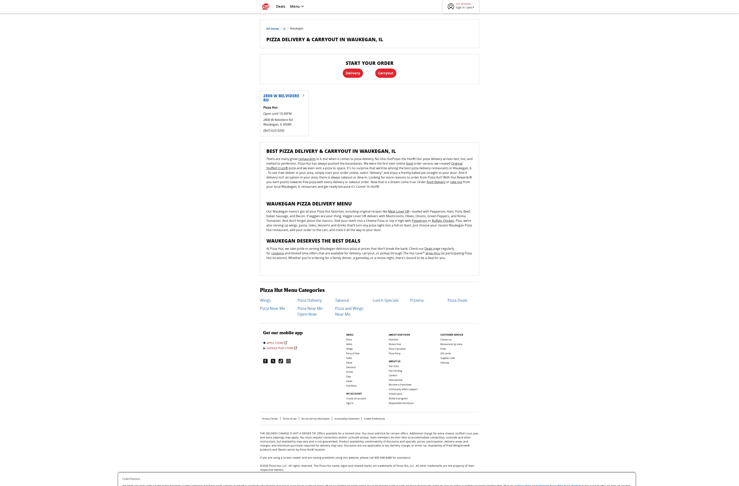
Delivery (353, 73)
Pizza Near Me (272, 308)
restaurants (307, 159)
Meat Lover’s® (398, 211)
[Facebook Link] (267, 361)
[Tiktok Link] (282, 361)
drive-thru (433, 253)
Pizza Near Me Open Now (310, 311)
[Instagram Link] (290, 361)
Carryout (385, 73)
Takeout (342, 300)
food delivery (436, 182)
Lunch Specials (386, 300)
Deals (280, 6)
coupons (277, 253)
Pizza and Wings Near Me (349, 311)
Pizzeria (417, 300)
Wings (265, 300)
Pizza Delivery (310, 300)
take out (456, 182)
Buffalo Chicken (443, 221)
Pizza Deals (457, 300)
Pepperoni (419, 221)
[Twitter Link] (274, 361)
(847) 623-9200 (273, 130)
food (409, 163)
